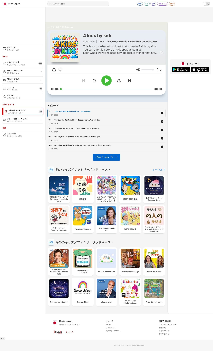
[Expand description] (161, 52)
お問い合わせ (164, 334)
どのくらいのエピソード (106, 157)
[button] (138, 69)
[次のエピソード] (128, 80)
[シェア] (54, 69)
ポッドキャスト (53, 27)
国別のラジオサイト (113, 331)
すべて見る (158, 169)
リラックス (162, 4)
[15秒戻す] (94, 80)
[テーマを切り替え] (206, 4)
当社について (164, 331)
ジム (146, 4)
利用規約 (162, 328)
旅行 (172, 4)
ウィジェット (111, 328)
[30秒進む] (119, 80)
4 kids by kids (67, 27)
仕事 (140, 4)
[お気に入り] (60, 69)
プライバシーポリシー (167, 324)
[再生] (106, 80)
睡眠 (153, 4)
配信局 (108, 324)
